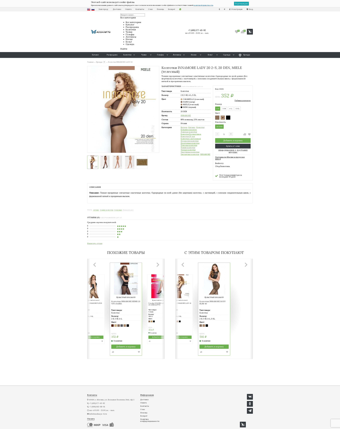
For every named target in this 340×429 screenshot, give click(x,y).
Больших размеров (189, 130)
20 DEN (219, 127)
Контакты (139, 9)
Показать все (128, 210)
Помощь (160, 9)
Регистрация (236, 9)
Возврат (171, 9)
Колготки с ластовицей (191, 139)
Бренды (184, 127)
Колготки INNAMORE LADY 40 (180, 303)
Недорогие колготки (189, 141)
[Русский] (93, 9)
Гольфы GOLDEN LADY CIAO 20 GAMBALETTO (158, 304)
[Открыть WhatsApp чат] (180, 9)
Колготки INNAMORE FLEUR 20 (92, 304)
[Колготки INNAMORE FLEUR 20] (92, 286)
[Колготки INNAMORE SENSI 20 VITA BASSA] (126, 279)
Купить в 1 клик (233, 146)
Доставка (117, 9)
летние (96, 210)
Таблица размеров (243, 100)
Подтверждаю (241, 4)
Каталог (191, 127)
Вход (250, 9)
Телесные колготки (189, 145)
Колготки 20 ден (188, 136)
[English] (88, 9)
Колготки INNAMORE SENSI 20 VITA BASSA (125, 302)
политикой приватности (203, 5)
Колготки (200, 127)
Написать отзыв (94, 243)
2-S (217, 109)
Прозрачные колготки (190, 143)
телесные (118, 210)
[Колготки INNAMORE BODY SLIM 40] (214, 279)
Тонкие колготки (188, 148)
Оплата (128, 9)
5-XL (237, 109)
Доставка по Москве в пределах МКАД (230, 158)
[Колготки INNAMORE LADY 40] (181, 286)
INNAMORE (186, 115)
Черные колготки (188, 150)
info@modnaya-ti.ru (98, 414)
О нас (150, 9)
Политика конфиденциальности (149, 420)
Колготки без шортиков (191, 134)
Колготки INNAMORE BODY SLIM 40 (212, 302)
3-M (224, 109)
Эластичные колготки (190, 152)
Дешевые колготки (189, 132)
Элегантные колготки (190, 154)
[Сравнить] (244, 134)
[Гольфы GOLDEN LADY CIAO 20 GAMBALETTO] (159, 286)
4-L (230, 109)
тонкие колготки (106, 210)
